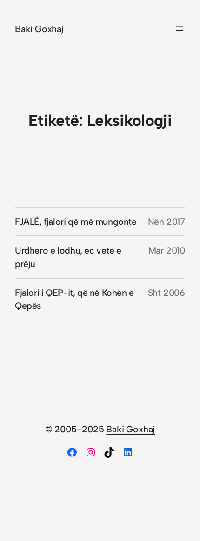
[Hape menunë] (179, 28)
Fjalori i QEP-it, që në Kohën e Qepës (74, 299)
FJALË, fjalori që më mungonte (76, 221)
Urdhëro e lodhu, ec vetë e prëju (68, 257)
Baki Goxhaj (39, 28)
